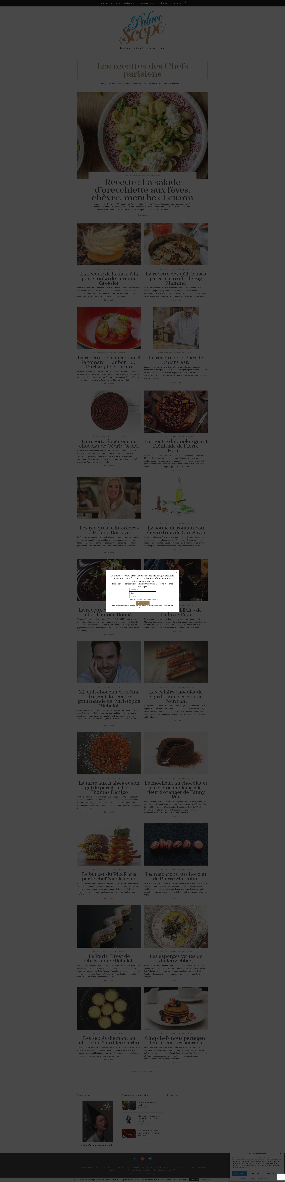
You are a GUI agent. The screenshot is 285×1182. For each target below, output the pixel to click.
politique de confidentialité (148, 600)
